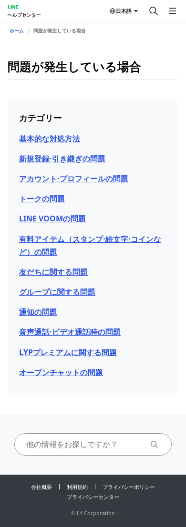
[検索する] (153, 10)
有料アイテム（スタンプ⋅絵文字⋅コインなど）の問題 (90, 245)
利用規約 (77, 486)
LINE (13, 6)
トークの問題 (42, 198)
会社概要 (41, 486)
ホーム (17, 30)
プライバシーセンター (93, 496)
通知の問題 (38, 312)
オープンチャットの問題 (61, 372)
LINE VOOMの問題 (52, 218)
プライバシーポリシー (129, 486)
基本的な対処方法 (49, 138)
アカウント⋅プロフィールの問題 (73, 178)
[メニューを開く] (172, 10)
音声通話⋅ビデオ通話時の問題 (70, 332)
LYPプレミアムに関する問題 (68, 352)
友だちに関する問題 (53, 272)
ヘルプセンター (24, 14)
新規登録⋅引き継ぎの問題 (62, 158)
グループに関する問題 (57, 292)
